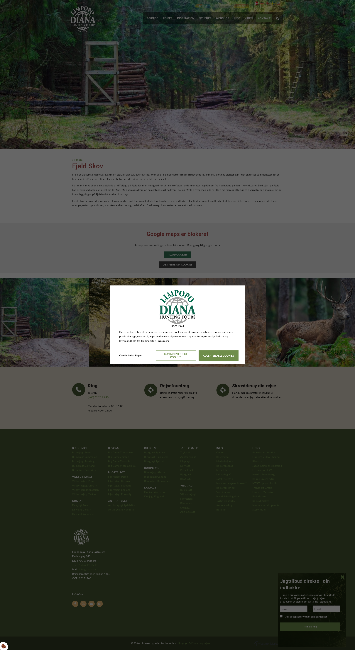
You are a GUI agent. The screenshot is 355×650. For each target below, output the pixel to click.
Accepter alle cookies (218, 355)
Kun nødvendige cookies (175, 356)
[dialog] (177, 324)
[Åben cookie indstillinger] (4, 646)
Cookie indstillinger (130, 355)
